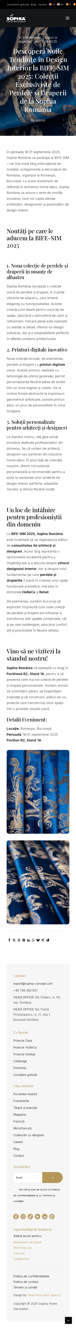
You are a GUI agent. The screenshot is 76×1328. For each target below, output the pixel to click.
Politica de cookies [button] (26, 1282)
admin (40, 120)
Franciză (19, 1121)
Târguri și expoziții (25, 1108)
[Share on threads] (19, 940)
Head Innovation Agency (44, 1295)
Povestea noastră (25, 1094)
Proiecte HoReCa (25, 1047)
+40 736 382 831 (25, 990)
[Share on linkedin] (28, 940)
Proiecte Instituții (24, 1054)
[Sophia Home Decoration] (16, 18)
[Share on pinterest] (23, 940)
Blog (33, 4)
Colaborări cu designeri (28, 1135)
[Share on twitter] (14, 940)
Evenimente (32, 37)
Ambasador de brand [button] (27, 1242)
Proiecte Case (22, 1040)
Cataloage (20, 1061)
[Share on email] (47, 940)
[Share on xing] (43, 940)
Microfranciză (22, 1128)
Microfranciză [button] (22, 1248)
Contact (18, 1155)
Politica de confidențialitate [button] (31, 1276)
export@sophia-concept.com (33, 983)
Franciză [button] (19, 1253)
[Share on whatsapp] (33, 940)
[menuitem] (18, 4)
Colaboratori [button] (21, 1259)
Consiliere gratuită (18, 4)
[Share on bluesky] (38, 940)
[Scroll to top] (68, 1320)
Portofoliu (19, 1068)
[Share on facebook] (9, 940)
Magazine (19, 1114)
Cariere (42, 4)
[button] (67, 18)
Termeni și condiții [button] (25, 1287)
